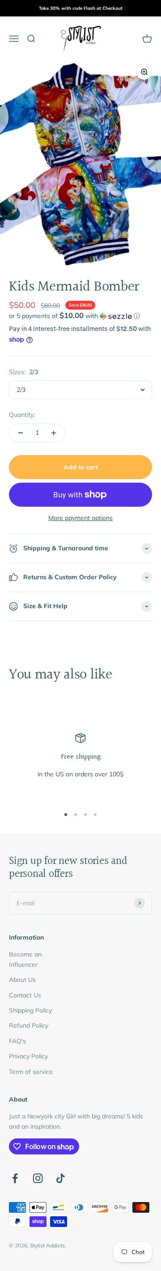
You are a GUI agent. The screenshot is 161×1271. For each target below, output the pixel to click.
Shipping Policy (30, 1010)
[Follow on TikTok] (61, 1178)
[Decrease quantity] (20, 433)
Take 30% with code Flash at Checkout (81, 8)
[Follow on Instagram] (38, 1178)
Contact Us (25, 995)
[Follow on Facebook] (15, 1178)
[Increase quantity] (53, 433)
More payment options (80, 518)
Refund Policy (28, 1025)
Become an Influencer (25, 959)
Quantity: (22, 415)
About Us (22, 980)
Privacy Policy (28, 1056)
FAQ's (17, 1041)
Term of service (31, 1072)
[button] (80, 315)
